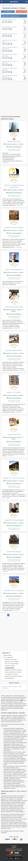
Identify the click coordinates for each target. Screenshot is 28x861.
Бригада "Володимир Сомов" (14, 307)
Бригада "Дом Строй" (14, 434)
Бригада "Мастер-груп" (14, 551)
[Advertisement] (14, 98)
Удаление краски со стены (9, 19)
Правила (14, 847)
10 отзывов (14, 431)
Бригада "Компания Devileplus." (14, 227)
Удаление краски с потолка (9, 27)
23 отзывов (14, 266)
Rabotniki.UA (14, 1)
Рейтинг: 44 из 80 (14, 345)
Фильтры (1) (8, 11)
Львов (20, 686)
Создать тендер (22, 11)
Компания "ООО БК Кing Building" (14, 590)
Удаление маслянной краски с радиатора (10, 69)
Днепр (7, 686)
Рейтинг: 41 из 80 (14, 585)
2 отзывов (14, 224)
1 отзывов (14, 136)
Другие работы (8, 655)
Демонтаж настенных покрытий (13, 670)
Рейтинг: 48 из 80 (14, 222)
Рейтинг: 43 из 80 (14, 387)
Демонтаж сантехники (11, 659)
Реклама (14, 846)
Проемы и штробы (10, 665)
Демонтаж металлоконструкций (13, 676)
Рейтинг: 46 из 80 (14, 264)
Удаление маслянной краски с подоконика (10, 55)
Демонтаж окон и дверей (11, 661)
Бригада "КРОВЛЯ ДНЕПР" (14, 350)
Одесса (16, 686)
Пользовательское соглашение (14, 849)
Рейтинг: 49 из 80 (14, 134)
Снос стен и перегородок (11, 663)
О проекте (19, 850)
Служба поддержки (11, 850)
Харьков (11, 686)
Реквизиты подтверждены (15, 192)
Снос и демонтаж (8, 657)
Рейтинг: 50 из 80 (14, 180)
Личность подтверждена (14, 146)
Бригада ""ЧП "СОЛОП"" (14, 392)
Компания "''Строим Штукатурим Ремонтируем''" (14, 186)
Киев (3, 686)
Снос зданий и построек (11, 674)
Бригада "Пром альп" (14, 141)
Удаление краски (9, 667)
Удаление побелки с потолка (9, 34)
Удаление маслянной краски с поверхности (10, 48)
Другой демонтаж (9, 678)
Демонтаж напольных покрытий (13, 672)
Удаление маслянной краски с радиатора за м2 (10, 76)
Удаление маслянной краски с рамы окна (10, 62)
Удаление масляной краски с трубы (9, 40)
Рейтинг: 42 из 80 (14, 429)
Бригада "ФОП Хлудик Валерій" (14, 520)
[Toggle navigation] (2, 1)
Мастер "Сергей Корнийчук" (14, 269)
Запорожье (5, 688)
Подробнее (5, 162)
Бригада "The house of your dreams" (14, 478)
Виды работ (5, 653)
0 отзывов (14, 303)
